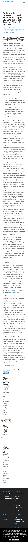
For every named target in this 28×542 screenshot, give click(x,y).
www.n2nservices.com (13, 292)
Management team (19, 493)
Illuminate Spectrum (9, 498)
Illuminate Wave (8, 496)
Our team (17, 496)
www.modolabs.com (15, 334)
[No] (26, 535)
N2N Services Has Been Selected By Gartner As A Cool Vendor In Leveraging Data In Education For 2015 (6, 383)
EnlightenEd (18, 505)
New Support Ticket (8, 517)
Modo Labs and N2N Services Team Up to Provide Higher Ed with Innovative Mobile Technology (6, 450)
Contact (17, 500)
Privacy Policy (18, 510)
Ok (10, 539)
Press (4, 11)
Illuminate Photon (8, 493)
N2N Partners (18, 519)
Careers (17, 498)
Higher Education (19, 517)
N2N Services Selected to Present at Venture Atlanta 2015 (6, 429)
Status (5, 519)
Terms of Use (18, 507)
